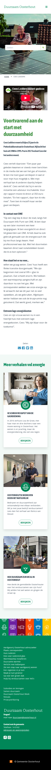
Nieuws (7, 697)
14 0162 (15, 727)
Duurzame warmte (12, 661)
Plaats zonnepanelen (13, 650)
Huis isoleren (10, 653)
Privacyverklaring (11, 699)
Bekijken (26, 440)
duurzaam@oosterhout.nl (24, 717)
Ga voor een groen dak (14, 675)
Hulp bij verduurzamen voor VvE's (19, 678)
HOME (6, 77)
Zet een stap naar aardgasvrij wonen (20, 667)
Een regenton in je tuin (14, 670)
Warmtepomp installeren (15, 658)
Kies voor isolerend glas (14, 656)
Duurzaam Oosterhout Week (16, 694)
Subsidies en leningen (14, 688)
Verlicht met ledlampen (14, 664)
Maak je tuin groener (13, 673)
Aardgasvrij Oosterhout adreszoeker (20, 647)
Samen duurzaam (12, 691)
